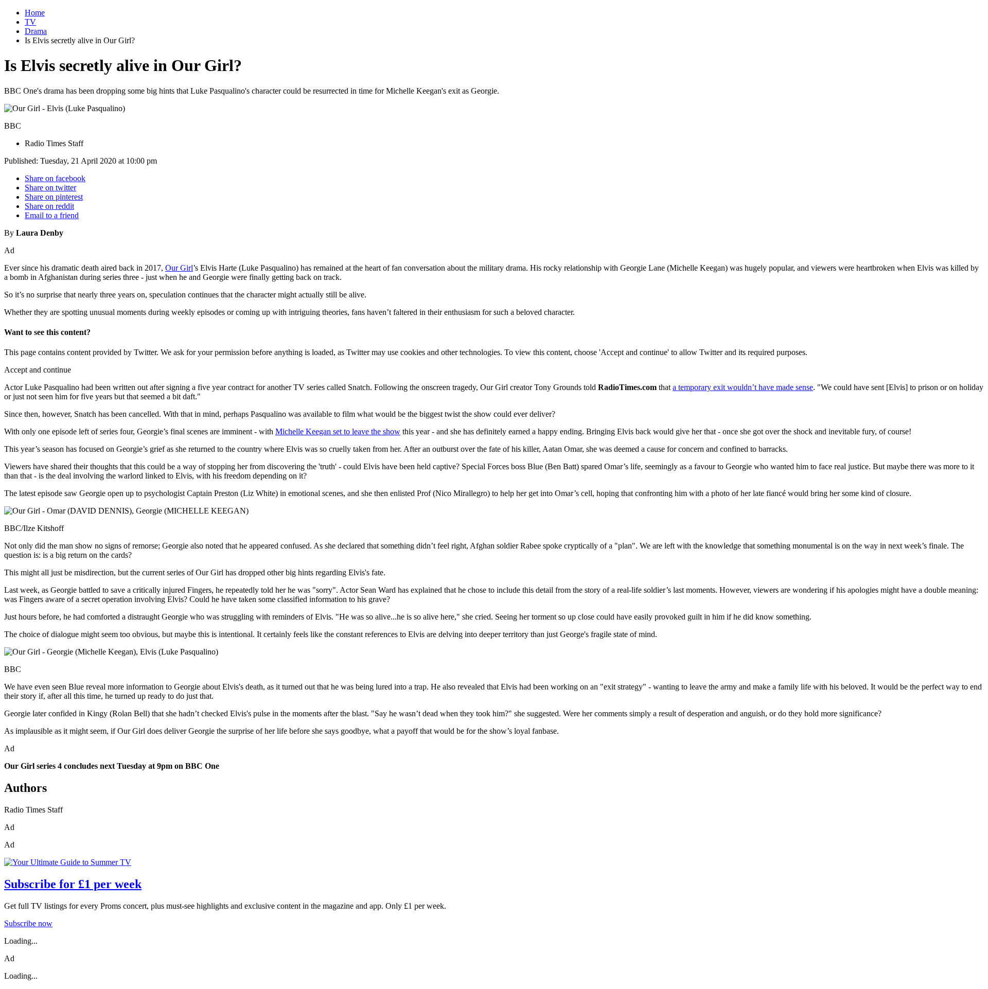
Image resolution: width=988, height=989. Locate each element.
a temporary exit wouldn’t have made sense (743, 387)
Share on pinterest (54, 196)
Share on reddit (49, 206)
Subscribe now (28, 923)
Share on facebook (55, 178)
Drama (36, 31)
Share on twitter (50, 187)
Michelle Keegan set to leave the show (337, 431)
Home (35, 12)
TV (30, 21)
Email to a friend (52, 215)
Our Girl (179, 267)
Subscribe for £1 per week (73, 884)
